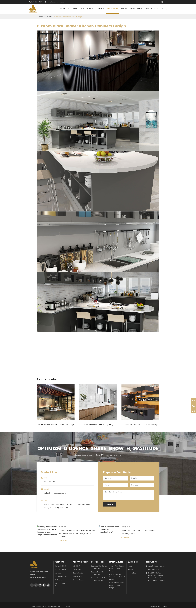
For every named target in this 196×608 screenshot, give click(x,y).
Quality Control (78, 573)
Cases (74, 8)
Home (41, 17)
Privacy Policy (162, 606)
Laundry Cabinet (60, 569)
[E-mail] (193, 400)
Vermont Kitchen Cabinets (47, 606)
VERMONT (76, 566)
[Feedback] (193, 410)
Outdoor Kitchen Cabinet (60, 584)
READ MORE (64, 540)
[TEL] (193, 405)
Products (65, 8)
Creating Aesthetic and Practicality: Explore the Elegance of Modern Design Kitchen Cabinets (77, 533)
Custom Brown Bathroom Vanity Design (98, 424)
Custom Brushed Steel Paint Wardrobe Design (55, 424)
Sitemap (152, 606)
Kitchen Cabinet (60, 566)
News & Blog (143, 8)
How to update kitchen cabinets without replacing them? (138, 532)
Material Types (128, 8)
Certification (77, 569)
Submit (110, 504)
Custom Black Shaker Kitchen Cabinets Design (68, 17)
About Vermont (87, 8)
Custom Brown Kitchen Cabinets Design (99, 579)
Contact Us (157, 8)
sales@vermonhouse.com (55, 2)
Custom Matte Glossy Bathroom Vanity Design (116, 585)
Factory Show (77, 576)
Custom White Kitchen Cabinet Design (99, 567)
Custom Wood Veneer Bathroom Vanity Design (117, 568)
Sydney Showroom (79, 580)
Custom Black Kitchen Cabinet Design (98, 573)
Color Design (112, 8)
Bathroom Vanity (61, 576)
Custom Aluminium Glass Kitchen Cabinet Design (117, 577)
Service (100, 8)
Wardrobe (58, 573)
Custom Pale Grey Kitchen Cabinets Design (140, 424)
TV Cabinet (58, 580)
